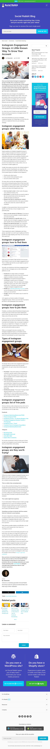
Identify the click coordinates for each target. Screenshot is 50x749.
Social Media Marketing (20, 40)
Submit (24, 645)
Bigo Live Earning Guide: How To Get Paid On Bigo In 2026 (40, 53)
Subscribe (43, 738)
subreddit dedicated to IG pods (17, 288)
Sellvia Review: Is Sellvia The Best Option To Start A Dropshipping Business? (39, 67)
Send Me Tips (42, 31)
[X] (28, 58)
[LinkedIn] (22, 592)
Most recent (4, 40)
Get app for (33, 683)
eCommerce (11, 40)
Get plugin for (9, 683)
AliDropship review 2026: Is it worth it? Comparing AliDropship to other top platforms (39, 60)
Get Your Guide (40, 117)
